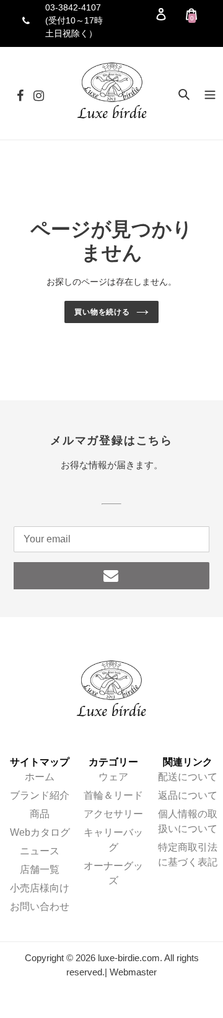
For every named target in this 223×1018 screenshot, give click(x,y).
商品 (40, 814)
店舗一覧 (39, 869)
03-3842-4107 (73, 7)
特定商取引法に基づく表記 (187, 854)
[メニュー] (210, 93)
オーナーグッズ (113, 873)
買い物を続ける (102, 312)
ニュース (39, 851)
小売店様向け (39, 888)
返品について (187, 795)
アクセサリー (113, 814)
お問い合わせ (39, 906)
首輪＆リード (113, 795)
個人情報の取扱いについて (187, 821)
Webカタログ (40, 832)
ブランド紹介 (39, 795)
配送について (187, 777)
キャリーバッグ (113, 839)
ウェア (113, 777)
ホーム (40, 777)
